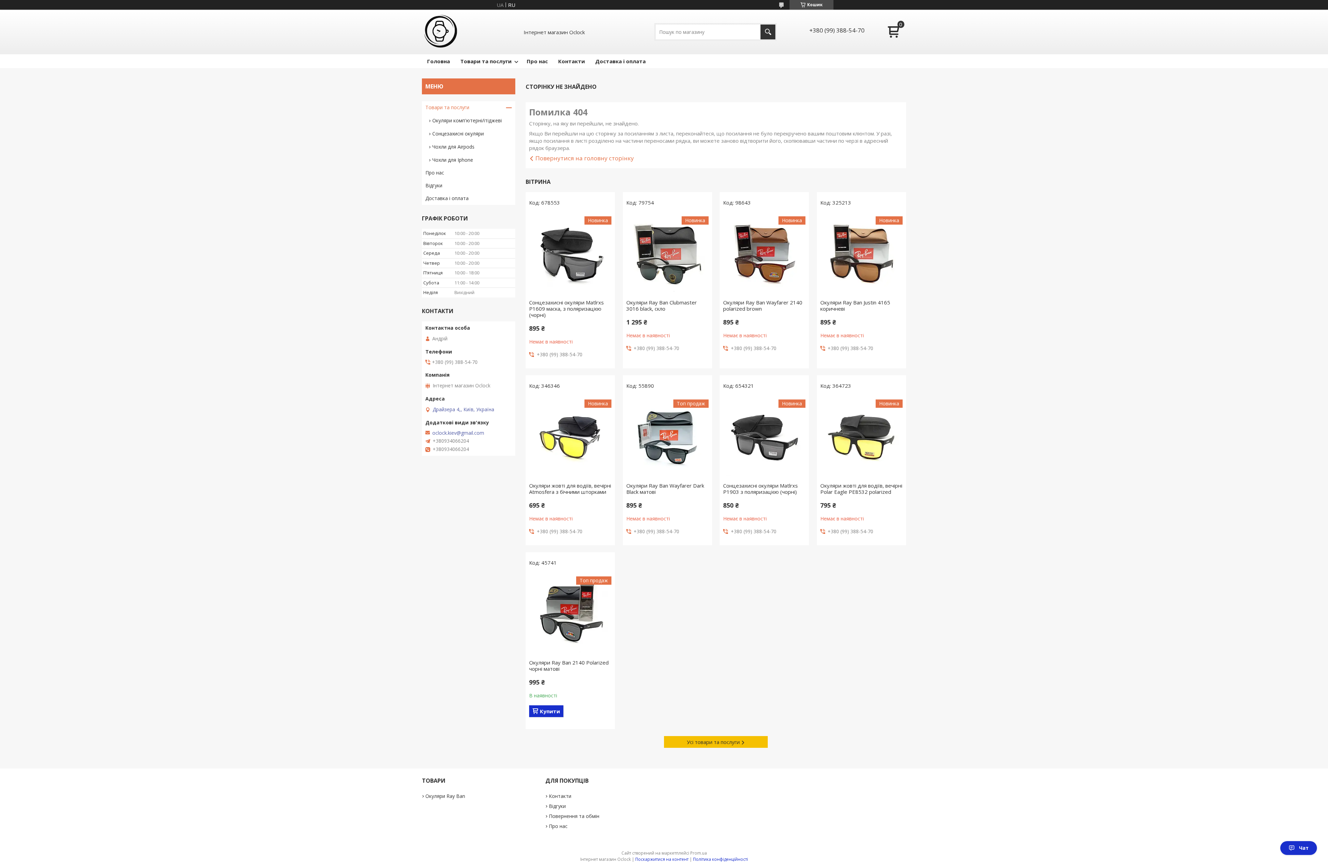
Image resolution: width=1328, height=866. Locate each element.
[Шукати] (767, 32)
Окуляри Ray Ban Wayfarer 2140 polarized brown (762, 305)
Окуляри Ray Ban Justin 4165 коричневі (855, 305)
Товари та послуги (485, 61)
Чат (1304, 848)
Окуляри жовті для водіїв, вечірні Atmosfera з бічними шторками (570, 488)
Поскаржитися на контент (662, 859)
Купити (550, 711)
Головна (438, 61)
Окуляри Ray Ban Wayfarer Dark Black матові (665, 488)
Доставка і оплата (620, 61)
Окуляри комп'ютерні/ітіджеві (467, 120)
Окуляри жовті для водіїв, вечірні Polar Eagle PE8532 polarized (861, 488)
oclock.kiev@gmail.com (458, 433)
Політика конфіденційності (720, 859)
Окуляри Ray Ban (445, 796)
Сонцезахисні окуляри (458, 133)
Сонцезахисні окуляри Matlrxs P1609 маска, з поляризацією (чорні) (566, 308)
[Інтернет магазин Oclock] (441, 32)
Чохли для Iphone (452, 160)
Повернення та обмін (574, 816)
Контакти (571, 61)
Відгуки (433, 185)
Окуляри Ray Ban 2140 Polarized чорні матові (569, 665)
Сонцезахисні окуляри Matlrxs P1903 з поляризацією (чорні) (760, 488)
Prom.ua (698, 853)
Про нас (537, 61)
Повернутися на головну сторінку (584, 158)
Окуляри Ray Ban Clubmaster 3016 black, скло (661, 305)
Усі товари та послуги (713, 741)
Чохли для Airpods (453, 146)
